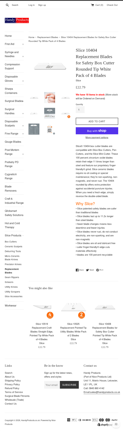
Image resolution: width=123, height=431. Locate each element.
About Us (10, 376)
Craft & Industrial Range (14, 201)
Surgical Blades (14, 101)
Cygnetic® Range (11, 176)
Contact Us (11, 403)
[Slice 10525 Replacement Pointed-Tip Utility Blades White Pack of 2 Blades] (73, 306)
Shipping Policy (13, 380)
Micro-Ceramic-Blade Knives (12, 257)
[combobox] (20, 5)
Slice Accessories (13, 296)
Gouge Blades (13, 141)
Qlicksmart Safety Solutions (14, 213)
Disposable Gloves (14, 78)
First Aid (14, 44)
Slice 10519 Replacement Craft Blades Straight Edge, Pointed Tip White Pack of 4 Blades (42, 331)
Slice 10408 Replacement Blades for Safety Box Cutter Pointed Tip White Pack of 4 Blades (104, 331)
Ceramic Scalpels (13, 246)
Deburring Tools (13, 251)
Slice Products (14, 235)
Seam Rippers (12, 277)
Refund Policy (12, 388)
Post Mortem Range (14, 152)
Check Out (112, 4)
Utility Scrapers (12, 291)
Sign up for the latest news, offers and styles (58, 374)
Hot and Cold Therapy (12, 225)
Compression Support (12, 66)
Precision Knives (13, 264)
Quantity (79, 104)
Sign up (42, 4)
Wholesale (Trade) (14, 399)
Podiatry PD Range (12, 164)
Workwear (10, 305)
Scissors (9, 282)
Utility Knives (11, 286)
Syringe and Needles (14, 54)
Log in (32, 4)
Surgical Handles (14, 111)
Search (8, 372)
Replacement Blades (12, 270)
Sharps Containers (11, 91)
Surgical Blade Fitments (17, 395)
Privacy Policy (12, 384)
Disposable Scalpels (14, 123)
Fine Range (14, 133)
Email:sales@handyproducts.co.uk (102, 392)
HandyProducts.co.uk (30, 420)
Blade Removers (10, 188)
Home (8, 36)
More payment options (97, 137)
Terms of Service (14, 392)
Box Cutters (11, 241)
